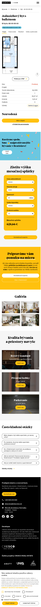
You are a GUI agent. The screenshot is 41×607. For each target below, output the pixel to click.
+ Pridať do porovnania (20, 124)
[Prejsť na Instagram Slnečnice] (7, 516)
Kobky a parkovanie (31, 31)
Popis (4, 31)
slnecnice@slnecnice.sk (13, 504)
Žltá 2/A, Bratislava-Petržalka (15, 508)
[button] (20, 588)
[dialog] (20, 588)
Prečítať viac (28, 586)
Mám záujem (20, 120)
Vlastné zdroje (12, 187)
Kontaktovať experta (20, 237)
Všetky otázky (7, 468)
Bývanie (4, 9)
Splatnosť (10, 194)
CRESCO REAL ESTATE (9, 529)
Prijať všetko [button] (10, 603)
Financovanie (12, 31)
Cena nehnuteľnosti (14, 179)
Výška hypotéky (12, 202)
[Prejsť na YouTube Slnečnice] (11, 516)
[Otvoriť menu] (38, 2)
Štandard (21, 31)
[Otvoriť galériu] (20, 56)
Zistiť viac (20, 363)
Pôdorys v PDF (19, 79)
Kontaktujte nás (9, 494)
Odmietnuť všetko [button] (29, 603)
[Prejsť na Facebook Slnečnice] (3, 516)
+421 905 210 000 (11, 500)
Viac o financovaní (20, 280)
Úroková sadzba (13, 210)
